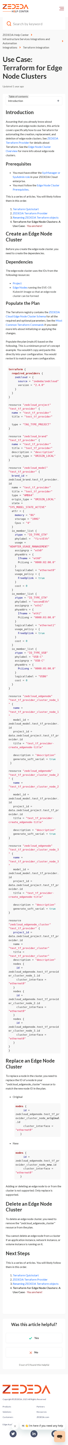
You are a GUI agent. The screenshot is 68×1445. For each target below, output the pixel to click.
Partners (41, 1406)
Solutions (7, 1412)
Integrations (10, 47)
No (36, 1352)
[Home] (16, 8)
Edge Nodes (20, 287)
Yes (36, 1337)
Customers (8, 1417)
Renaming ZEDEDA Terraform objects (36, 217)
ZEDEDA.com (43, 1417)
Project (17, 283)
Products (7, 1406)
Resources (42, 1412)
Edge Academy (10, 1424)
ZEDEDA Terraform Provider (30, 213)
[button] (61, 9)
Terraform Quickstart (26, 209)
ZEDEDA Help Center (16, 34)
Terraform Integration (36, 47)
